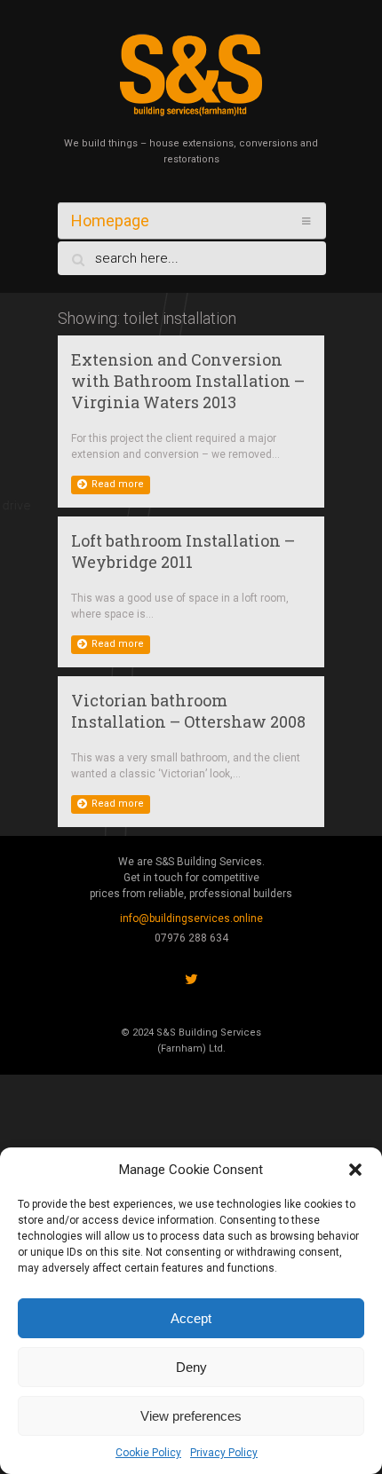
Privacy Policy (224, 1452)
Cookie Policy (148, 1452)
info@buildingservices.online (191, 918)
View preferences (191, 1415)
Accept (191, 1318)
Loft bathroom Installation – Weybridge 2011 (183, 551)
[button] (355, 1169)
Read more (118, 484)
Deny (191, 1367)
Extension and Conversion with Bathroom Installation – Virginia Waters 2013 (188, 381)
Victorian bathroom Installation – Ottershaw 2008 (188, 711)
